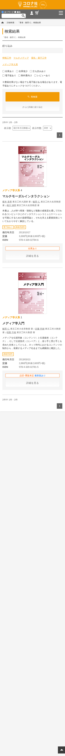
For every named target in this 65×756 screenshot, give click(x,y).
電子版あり (10, 75)
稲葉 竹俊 (11, 332)
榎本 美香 (7, 201)
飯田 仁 (36, 201)
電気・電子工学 (39, 58)
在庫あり (9, 71)
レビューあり (43, 75)
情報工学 (6, 58)
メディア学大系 (10, 64)
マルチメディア (21, 58)
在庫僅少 (23, 71)
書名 (19, 12)
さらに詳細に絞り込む (32, 107)
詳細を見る (32, 256)
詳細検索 (10, 22)
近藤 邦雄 (39, 328)
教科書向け (26, 75)
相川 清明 (11, 205)
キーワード (9, 12)
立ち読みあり (39, 71)
